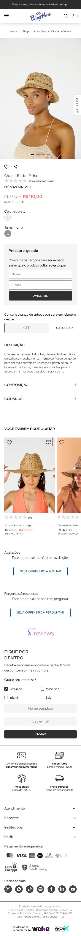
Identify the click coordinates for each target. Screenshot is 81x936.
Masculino (52, 689)
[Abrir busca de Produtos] (66, 16)
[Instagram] (8, 889)
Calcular (64, 328)
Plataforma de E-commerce (20, 929)
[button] (32, 154)
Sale (48, 697)
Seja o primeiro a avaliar (40, 571)
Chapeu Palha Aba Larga (18, 525)
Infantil (14, 697)
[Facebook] (51, 889)
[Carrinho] (74, 16)
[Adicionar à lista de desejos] (6, 166)
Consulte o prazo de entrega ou (40, 316)
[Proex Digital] (62, 928)
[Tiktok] (29, 889)
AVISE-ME (40, 296)
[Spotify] (40, 889)
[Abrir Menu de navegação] (6, 15)
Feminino (16, 689)
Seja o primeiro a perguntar (40, 612)
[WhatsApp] (19, 889)
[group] (40, 98)
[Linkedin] (62, 889)
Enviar (40, 734)
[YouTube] (73, 889)
